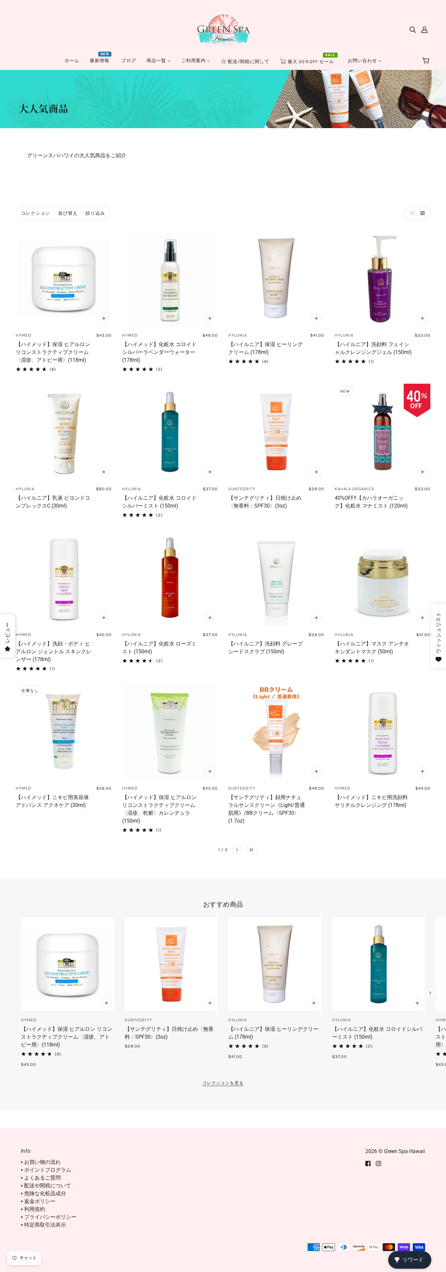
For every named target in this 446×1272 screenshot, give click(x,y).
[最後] (251, 850)
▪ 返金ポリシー (38, 1201)
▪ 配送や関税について (46, 1185)
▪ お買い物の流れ (41, 1162)
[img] (413, 29)
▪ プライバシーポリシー (48, 1217)
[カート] (427, 61)
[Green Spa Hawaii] (223, 29)
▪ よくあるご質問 (41, 1178)
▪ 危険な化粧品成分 (43, 1193)
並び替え (68, 213)
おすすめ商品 (223, 904)
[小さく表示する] (423, 213)
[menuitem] (72, 61)
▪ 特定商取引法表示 (43, 1225)
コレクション (35, 213)
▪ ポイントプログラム (46, 1170)
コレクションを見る (223, 1083)
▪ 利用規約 (33, 1209)
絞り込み (95, 213)
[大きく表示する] (410, 213)
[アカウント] (424, 29)
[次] (237, 850)
